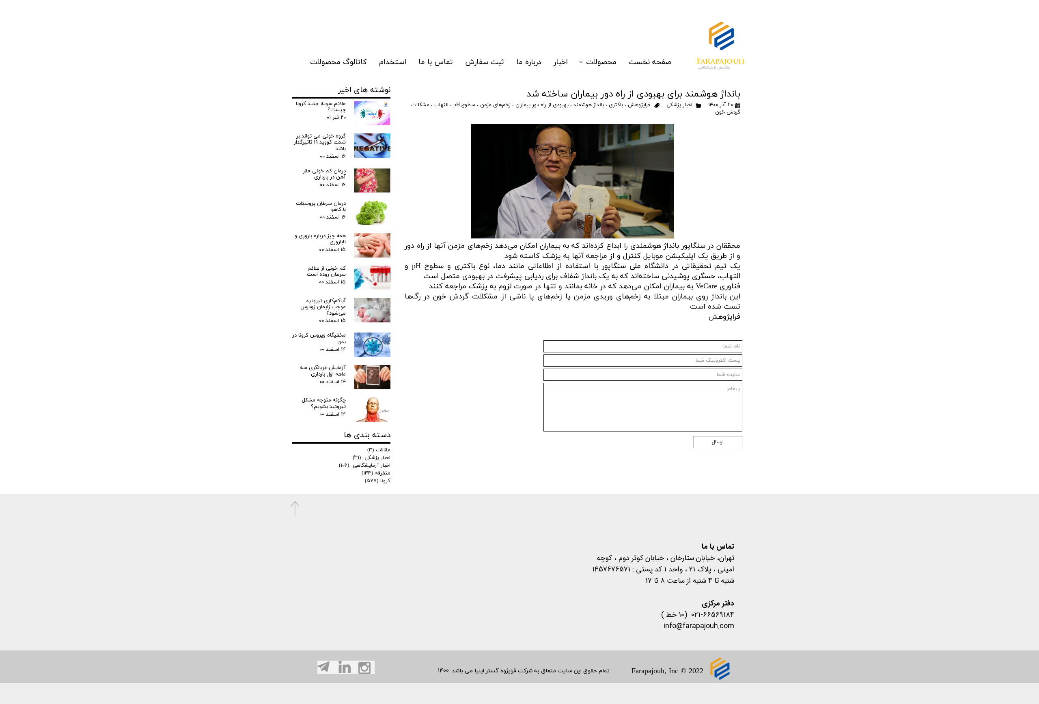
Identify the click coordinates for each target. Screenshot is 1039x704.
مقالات (378, 450)
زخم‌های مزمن (495, 105)
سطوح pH (464, 105)
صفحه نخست (650, 62)
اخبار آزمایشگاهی (364, 465)
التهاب (441, 105)
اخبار (561, 62)
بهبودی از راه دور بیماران (542, 105)
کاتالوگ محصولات (338, 62)
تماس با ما (435, 62)
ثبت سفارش (484, 62)
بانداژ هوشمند (588, 105)
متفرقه (376, 473)
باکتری (616, 105)
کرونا (377, 481)
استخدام (392, 62)
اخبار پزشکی (678, 105)
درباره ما (528, 62)
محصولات (601, 62)
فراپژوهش (639, 105)
